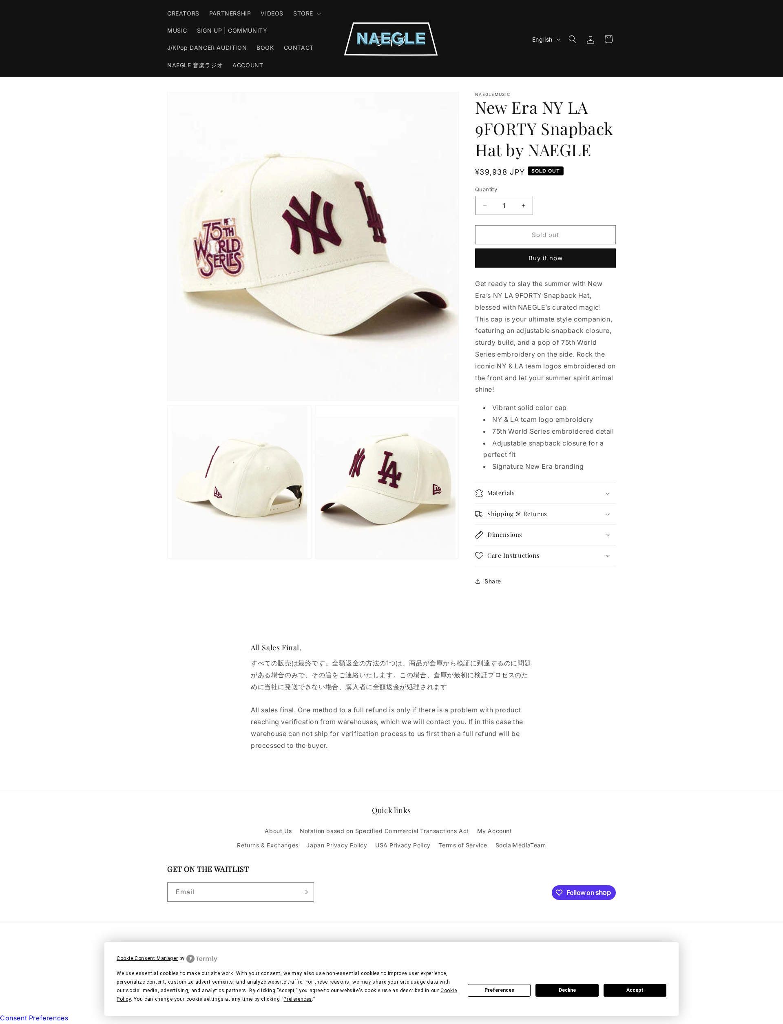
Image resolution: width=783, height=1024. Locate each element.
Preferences (499, 990)
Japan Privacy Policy (336, 845)
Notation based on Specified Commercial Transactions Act (384, 830)
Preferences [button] (297, 999)
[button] (306, 13)
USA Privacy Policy (403, 845)
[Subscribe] (305, 892)
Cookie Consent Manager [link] (147, 958)
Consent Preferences (34, 1018)
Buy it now (546, 258)
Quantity (486, 189)
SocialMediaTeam (520, 845)
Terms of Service (462, 845)
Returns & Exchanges (267, 845)
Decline (567, 990)
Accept (635, 990)
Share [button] (492, 581)
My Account (494, 830)
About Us (278, 830)
